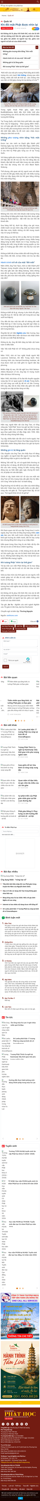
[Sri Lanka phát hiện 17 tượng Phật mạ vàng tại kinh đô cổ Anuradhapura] (9, 735)
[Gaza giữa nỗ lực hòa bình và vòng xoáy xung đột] (9, 769)
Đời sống (14, 1489)
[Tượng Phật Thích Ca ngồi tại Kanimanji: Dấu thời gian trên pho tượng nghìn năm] (9, 753)
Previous (8, 720)
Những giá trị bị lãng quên (13, 62)
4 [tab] (24, 721)
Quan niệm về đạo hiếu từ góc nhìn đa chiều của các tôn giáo (28, 782)
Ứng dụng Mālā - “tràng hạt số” (14, 879)
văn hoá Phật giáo (20, 628)
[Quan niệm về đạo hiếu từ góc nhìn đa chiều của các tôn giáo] (9, 785)
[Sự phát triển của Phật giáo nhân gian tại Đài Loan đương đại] (9, 800)
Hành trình (6, 262)
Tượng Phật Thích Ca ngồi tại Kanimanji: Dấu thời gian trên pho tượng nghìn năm (28, 751)
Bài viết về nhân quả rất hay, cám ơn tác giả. (20, 1009)
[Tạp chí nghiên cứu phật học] (12, 6)
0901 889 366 (12, 1471)
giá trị (10, 450)
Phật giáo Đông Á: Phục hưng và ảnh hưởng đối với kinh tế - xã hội (28, 813)
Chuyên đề (5, 1489)
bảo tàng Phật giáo (7, 626)
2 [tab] (19, 721)
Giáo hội (29, 1489)
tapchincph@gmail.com (12, 1453)
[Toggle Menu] (2, 1)
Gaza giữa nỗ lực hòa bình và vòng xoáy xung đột (28, 767)
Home (4, 16)
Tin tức (9, 1017)
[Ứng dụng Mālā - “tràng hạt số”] (20, 876)
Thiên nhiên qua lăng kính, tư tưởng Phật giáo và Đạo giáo (20, 701)
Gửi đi (6, 667)
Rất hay (7, 1000)
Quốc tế (10, 16)
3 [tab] (21, 721)
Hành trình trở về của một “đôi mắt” (17, 58)
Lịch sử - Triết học (15, 1486)
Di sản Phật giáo (7, 628)
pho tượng (13, 137)
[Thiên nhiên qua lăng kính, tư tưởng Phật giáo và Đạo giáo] (21, 689)
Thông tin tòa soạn (6, 1462)
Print (14, 622)
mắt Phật (19, 626)
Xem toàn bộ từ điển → (8, 834)
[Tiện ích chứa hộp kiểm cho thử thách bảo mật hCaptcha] (17, 660)
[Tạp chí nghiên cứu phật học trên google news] (35, 28)
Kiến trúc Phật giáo (31, 626)
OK (20, 1498)
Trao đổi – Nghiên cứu (30, 1486)
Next (32, 720)
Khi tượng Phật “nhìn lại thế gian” (16, 67)
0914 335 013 (22, 1451)
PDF (5, 622)
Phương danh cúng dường (21, 1462)
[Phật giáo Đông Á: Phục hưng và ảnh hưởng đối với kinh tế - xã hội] (9, 815)
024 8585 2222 (12, 1451)
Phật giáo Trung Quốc (8, 631)
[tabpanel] (21, 699)
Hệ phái (22, 1489)
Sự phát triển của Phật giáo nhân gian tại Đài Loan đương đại (27, 798)
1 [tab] (16, 721)
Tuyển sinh (11, 1145)
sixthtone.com (12, 615)
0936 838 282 (12, 1480)
